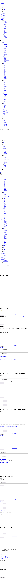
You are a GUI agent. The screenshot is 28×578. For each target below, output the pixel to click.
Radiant (5, 48)
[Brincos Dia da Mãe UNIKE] (14, 292)
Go (4, 49)
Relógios (4, 47)
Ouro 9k (4, 83)
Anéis (5, 79)
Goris (5, 70)
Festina (5, 52)
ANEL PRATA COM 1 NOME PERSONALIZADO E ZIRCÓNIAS (8, 359)
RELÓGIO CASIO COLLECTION (4, 462)
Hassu (5, 71)
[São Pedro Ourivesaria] (4, 137)
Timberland (5, 234)
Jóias (3, 56)
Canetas (4, 92)
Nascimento (4, 117)
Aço (3, 85)
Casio (5, 187)
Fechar (1, 174)
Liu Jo (3, 63)
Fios (3, 42)
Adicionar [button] (4, 452)
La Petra (5, 105)
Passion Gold (5, 59)
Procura (8, 129)
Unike (3, 202)
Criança (2, 102)
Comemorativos (6, 112)
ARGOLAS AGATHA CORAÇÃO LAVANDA (5, 307)
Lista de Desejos (3, 2)
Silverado (5, 44)
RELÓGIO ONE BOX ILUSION (4, 513)
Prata (5, 43)
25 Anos (5, 120)
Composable (5, 46)
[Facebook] (1, 319)
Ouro (3, 121)
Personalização (6, 57)
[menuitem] (2, 8)
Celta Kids (5, 110)
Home (2, 554)
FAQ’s (2, 558)
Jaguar (5, 99)
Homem (2, 219)
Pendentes (5, 78)
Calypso (5, 51)
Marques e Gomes (6, 60)
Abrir (0, 173)
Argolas (4, 191)
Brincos (5, 65)
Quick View (1, 347)
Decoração (5, 124)
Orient (5, 50)
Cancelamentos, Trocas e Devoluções (5, 557)
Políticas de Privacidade (4, 556)
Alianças (5, 76)
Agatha (5, 240)
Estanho (4, 126)
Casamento (5, 119)
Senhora (12, 316)
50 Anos (5, 255)
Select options (5, 349)
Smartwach (2, 116)
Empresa (2, 555)
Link (4, 69)
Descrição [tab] (2, 324)
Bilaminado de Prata (5, 261)
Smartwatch (5, 94)
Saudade (5, 58)
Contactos (2, 3)
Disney (5, 104)
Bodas (3, 118)
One (4, 73)
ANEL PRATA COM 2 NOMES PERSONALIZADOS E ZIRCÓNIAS (8, 426)
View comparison (3, 577)
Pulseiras (5, 64)
